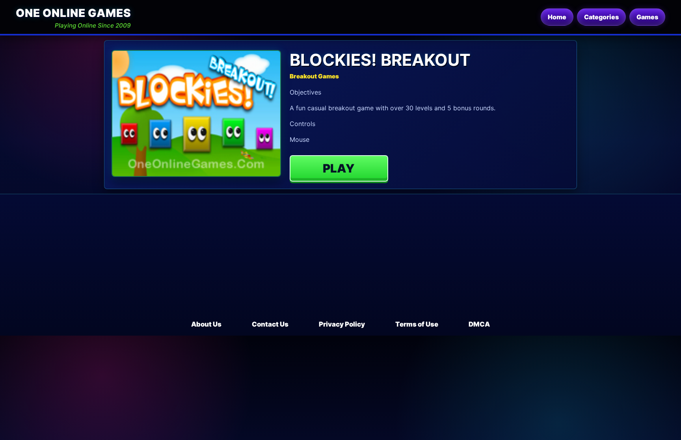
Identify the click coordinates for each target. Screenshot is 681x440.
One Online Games (73, 13)
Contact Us (270, 324)
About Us (206, 324)
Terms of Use (416, 324)
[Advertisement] (340, 260)
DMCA (479, 324)
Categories (601, 17)
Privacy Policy (342, 324)
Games (647, 17)
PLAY (339, 168)
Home (557, 17)
